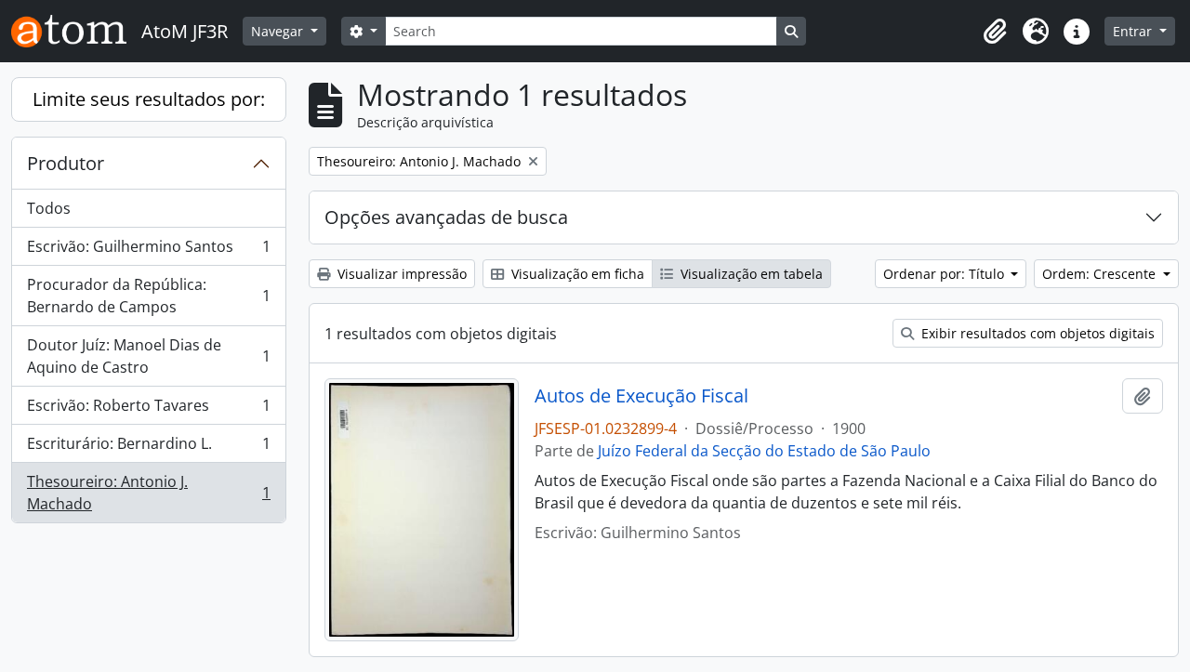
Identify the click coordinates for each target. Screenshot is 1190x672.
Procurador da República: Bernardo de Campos (148, 295)
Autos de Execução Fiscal (641, 396)
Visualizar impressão (400, 274)
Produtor (65, 163)
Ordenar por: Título (945, 274)
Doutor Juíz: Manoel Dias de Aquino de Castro (148, 356)
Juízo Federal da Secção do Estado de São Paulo (764, 451)
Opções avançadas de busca (446, 217)
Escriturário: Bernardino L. (148, 448)
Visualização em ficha (576, 274)
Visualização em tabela (750, 274)
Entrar (1134, 31)
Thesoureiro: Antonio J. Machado (148, 492)
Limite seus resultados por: (149, 99)
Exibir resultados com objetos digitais (1036, 333)
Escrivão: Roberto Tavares (148, 410)
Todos (49, 208)
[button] (994, 31)
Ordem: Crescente (1100, 274)
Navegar (279, 31)
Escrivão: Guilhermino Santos (148, 251)
